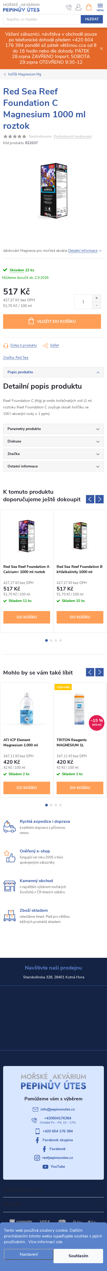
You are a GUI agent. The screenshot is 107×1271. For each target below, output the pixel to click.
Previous (90, 499)
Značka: (15, 357)
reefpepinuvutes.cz (57, 1157)
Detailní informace (82, 250)
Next (99, 499)
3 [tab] (56, 640)
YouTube (58, 1166)
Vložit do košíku (56, 321)
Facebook (58, 1148)
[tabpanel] (27, 571)
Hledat (92, 19)
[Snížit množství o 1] (96, 305)
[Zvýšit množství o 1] (96, 298)
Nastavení (29, 1254)
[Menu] (100, 7)
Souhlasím (78, 1256)
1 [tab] (46, 640)
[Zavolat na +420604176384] (69, 7)
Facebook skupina (58, 1140)
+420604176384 (57, 1118)
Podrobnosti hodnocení (73, 136)
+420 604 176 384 (58, 1131)
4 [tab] (60, 640)
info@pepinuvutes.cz (58, 1109)
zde (59, 1242)
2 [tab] (51, 640)
